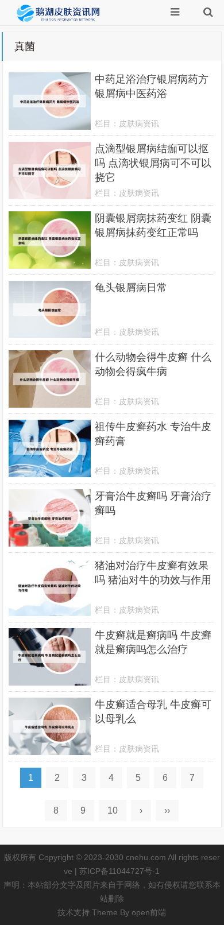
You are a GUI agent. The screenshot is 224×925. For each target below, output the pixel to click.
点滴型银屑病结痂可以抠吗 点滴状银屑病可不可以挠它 (153, 163)
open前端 (149, 912)
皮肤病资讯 (139, 123)
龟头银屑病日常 (131, 287)
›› (167, 810)
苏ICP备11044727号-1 (119, 871)
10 (112, 810)
